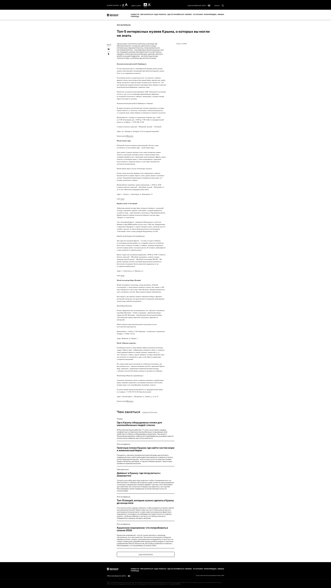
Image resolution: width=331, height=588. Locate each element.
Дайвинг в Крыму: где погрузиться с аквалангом (139, 474)
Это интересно (124, 25)
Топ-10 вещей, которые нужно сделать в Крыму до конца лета (145, 501)
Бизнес (188, 14)
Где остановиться (175, 14)
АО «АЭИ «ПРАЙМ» (174, 584)
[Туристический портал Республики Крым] (112, 15)
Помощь (135, 16)
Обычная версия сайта (116, 576)
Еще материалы (146, 555)
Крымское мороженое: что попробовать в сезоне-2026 (142, 529)
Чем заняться (146, 14)
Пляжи (120, 419)
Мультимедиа (210, 14)
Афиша (220, 14)
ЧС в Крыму (198, 14)
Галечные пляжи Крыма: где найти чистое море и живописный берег (145, 449)
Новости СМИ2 (181, 44)
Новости (135, 14)
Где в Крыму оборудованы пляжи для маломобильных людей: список (139, 424)
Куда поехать (160, 14)
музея (122, 199)
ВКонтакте (129, 136)
